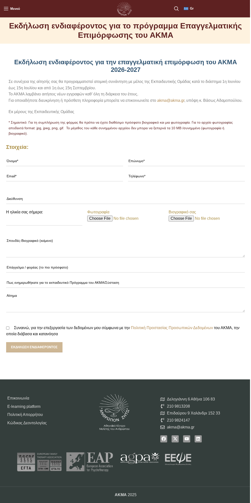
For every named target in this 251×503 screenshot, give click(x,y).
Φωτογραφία (98, 212)
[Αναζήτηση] (176, 8)
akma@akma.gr (170, 100)
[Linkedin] (198, 438)
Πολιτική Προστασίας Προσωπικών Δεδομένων (172, 328)
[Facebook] (163, 438)
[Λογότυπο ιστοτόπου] (124, 8)
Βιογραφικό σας (182, 212)
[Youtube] (186, 438)
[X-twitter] (175, 438)
